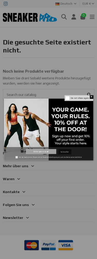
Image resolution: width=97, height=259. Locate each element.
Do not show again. (79, 98)
